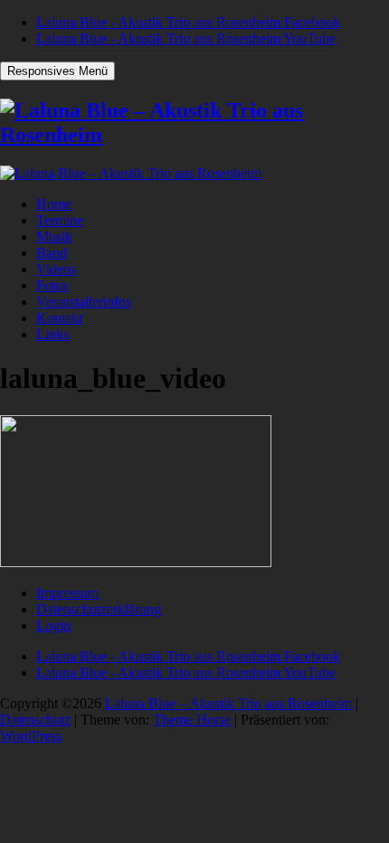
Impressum (67, 593)
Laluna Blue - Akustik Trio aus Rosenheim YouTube (186, 38)
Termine (59, 220)
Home (53, 204)
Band (51, 252)
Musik (54, 236)
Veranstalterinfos (83, 301)
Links (52, 334)
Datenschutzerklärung (98, 609)
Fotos (52, 285)
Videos (56, 269)
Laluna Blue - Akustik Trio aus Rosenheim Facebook (188, 22)
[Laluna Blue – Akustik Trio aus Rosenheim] (194, 135)
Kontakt (59, 318)
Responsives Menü (57, 71)
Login (53, 625)
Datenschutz (35, 719)
